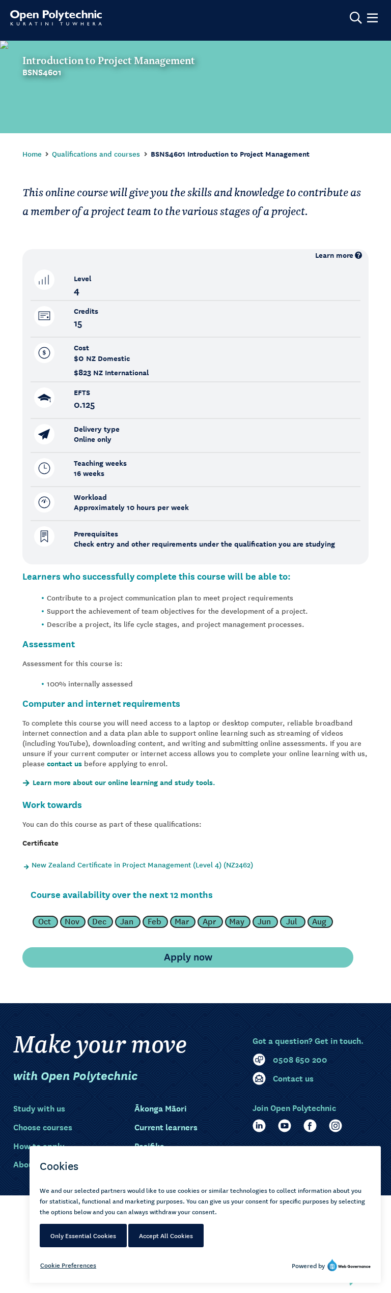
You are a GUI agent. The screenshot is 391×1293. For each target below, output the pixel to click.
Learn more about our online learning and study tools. (124, 782)
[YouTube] (284, 1125)
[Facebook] (310, 1125)
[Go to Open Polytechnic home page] (56, 17)
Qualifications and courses (96, 153)
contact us (64, 763)
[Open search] (356, 18)
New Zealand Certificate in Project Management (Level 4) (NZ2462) (142, 864)
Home (32, 153)
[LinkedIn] (259, 1125)
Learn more (334, 255)
